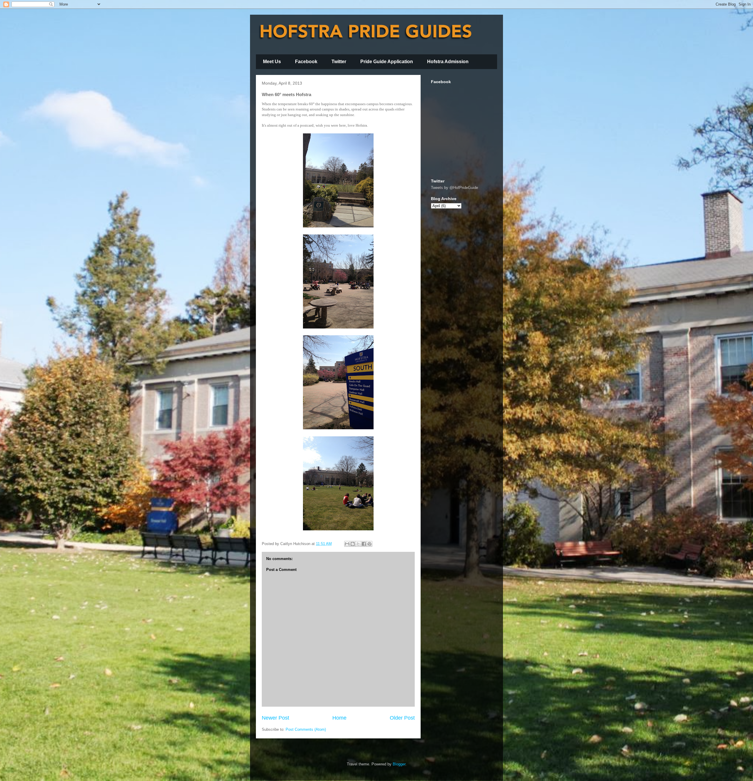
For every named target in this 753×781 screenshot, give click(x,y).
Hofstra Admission (448, 61)
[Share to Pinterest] (369, 544)
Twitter (338, 61)
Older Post (402, 718)
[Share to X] (358, 544)
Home (339, 718)
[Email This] (347, 544)
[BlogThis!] (353, 544)
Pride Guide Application (386, 61)
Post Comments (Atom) (306, 729)
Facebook (306, 61)
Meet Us (272, 61)
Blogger (399, 764)
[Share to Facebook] (364, 544)
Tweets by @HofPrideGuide (454, 187)
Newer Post (275, 718)
